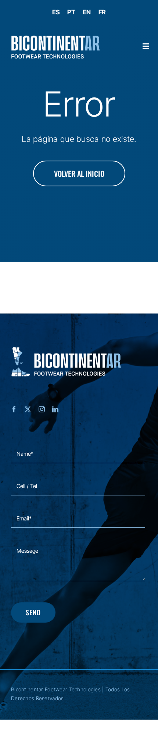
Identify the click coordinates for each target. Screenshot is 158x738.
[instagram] (42, 409)
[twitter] (28, 409)
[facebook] (14, 409)
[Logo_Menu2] (55, 39)
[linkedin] (55, 409)
